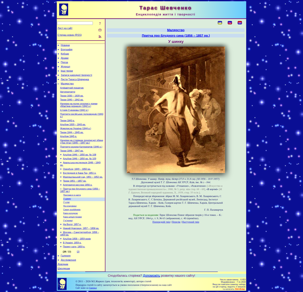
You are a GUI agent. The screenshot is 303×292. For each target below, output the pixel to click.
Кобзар (65, 53)
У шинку (67, 199)
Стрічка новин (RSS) (70, 35)
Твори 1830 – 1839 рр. (71, 95)
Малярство (67, 83)
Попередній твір (161, 221)
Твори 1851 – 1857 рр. (74, 181)
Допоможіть (151, 275)
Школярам (64, 268)
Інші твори (67, 71)
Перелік (176, 221)
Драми (64, 58)
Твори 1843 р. (67, 120)
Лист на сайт (65, 28)
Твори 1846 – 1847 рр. (71, 150)
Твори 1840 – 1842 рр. (71, 99)
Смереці (93, 288)
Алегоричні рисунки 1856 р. (77, 185)
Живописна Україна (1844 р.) (75, 128)
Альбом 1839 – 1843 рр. (73, 124)
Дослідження (68, 260)
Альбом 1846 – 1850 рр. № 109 (79, 158)
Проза (64, 62)
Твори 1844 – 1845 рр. (71, 132)
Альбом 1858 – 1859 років (77, 238)
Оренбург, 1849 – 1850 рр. (77, 169)
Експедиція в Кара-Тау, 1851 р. (79, 173)
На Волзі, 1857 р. (72, 224)
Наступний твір (190, 221)
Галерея (66, 255)
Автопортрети (67, 92)
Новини (65, 45)
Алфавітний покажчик (72, 88)
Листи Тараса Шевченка (75, 79)
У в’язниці (68, 220)
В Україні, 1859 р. (72, 242)
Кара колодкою (70, 213)
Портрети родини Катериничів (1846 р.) (81, 147)
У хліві (66, 202)
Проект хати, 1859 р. (74, 246)
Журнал (65, 66)
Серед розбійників (71, 209)
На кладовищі (70, 206)
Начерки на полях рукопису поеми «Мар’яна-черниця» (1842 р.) (78, 104)
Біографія (66, 49)
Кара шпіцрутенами (72, 217)
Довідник (63, 264)
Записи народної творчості (76, 75)
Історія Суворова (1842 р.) (74, 110)
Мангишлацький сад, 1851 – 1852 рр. (83, 177)
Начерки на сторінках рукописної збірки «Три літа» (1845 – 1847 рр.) (81, 141)
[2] (78, 251)
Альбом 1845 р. (68, 136)
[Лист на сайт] (100, 30)
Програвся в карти (72, 195)
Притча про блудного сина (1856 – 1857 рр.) (176, 35)
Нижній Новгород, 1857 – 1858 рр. (81, 228)
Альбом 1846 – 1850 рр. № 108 (79, 154)
